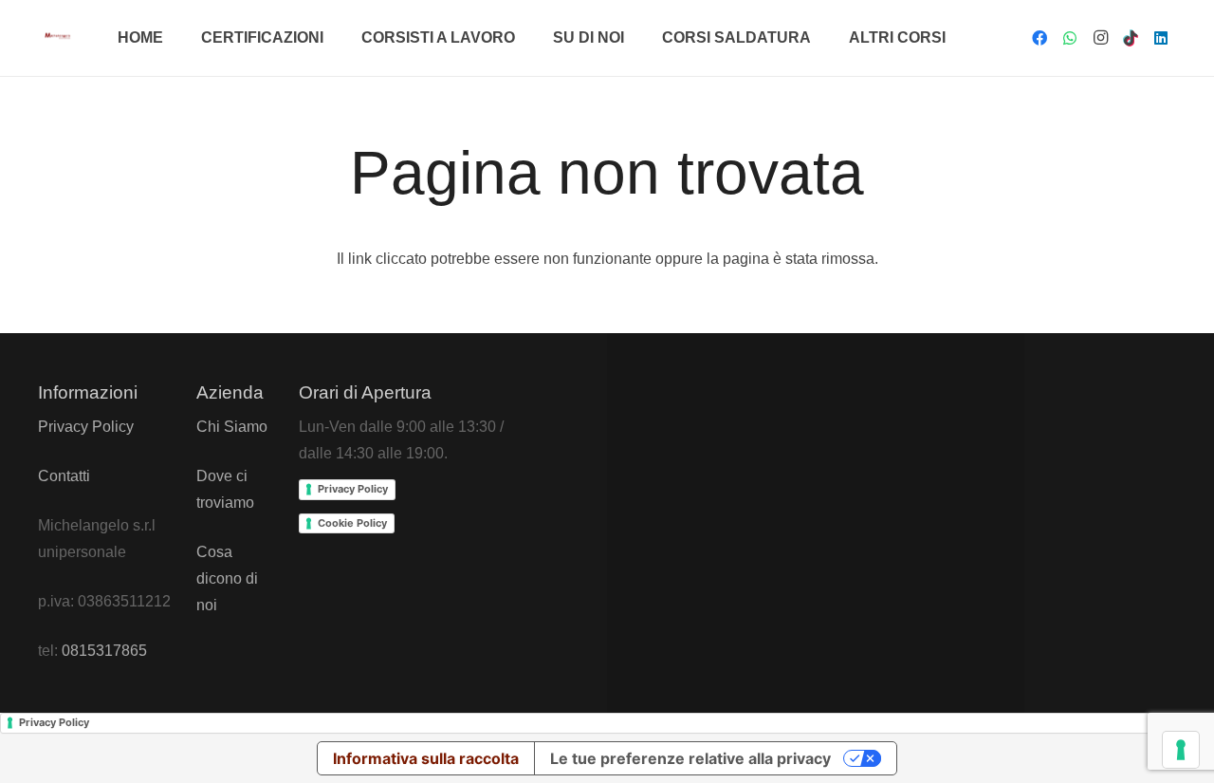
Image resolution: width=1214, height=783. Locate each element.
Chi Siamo (231, 427)
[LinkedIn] (1161, 38)
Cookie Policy (352, 523)
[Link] (58, 35)
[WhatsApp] (1070, 38)
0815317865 (104, 651)
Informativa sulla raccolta (426, 758)
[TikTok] (1130, 38)
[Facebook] (1039, 38)
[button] (332, 38)
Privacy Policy (86, 427)
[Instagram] (1100, 38)
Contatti (64, 476)
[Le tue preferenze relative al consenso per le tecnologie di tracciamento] (1181, 750)
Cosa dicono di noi (227, 578)
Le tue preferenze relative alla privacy (690, 758)
